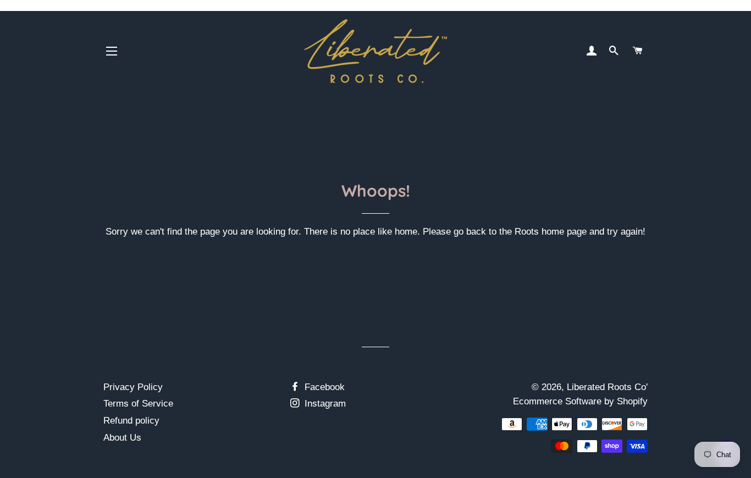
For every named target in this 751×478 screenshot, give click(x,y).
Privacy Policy (133, 387)
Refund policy (131, 420)
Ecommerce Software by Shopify (580, 401)
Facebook (323, 387)
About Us (122, 437)
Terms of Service (138, 403)
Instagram (324, 403)
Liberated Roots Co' (607, 387)
